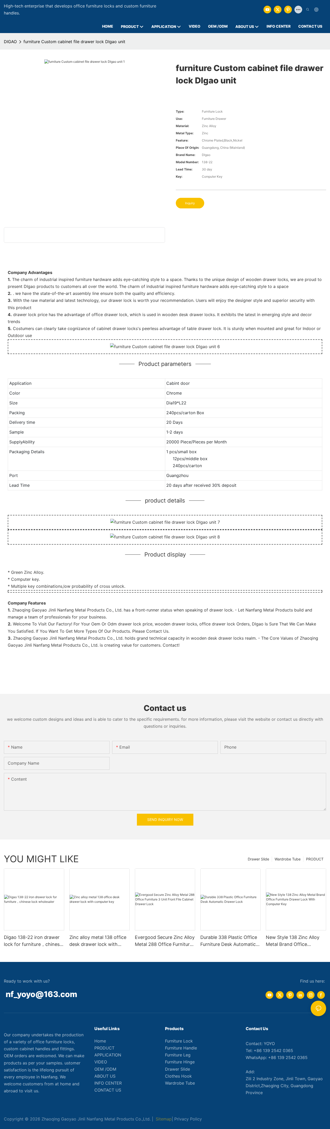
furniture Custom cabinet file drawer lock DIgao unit (74, 41)
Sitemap (163, 1119)
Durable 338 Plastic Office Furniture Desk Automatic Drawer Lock (228, 941)
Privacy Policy (188, 1119)
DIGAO (10, 41)
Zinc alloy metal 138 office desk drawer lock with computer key (97, 941)
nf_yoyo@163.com (41, 994)
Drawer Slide (258, 859)
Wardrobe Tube (288, 859)
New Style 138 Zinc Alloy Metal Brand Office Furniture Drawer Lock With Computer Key (296, 941)
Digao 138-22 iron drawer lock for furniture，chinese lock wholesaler (33, 941)
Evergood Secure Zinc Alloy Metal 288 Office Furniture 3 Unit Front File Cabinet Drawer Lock (165, 941)
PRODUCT (315, 859)
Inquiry (190, 203)
